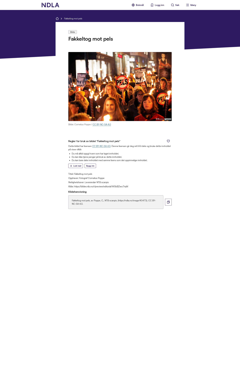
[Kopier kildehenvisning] (168, 202)
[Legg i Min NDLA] (168, 141)
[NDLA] (50, 5)
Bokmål (140, 5)
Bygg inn (90, 166)
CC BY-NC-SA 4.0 (102, 124)
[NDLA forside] (57, 18)
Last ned (77, 166)
